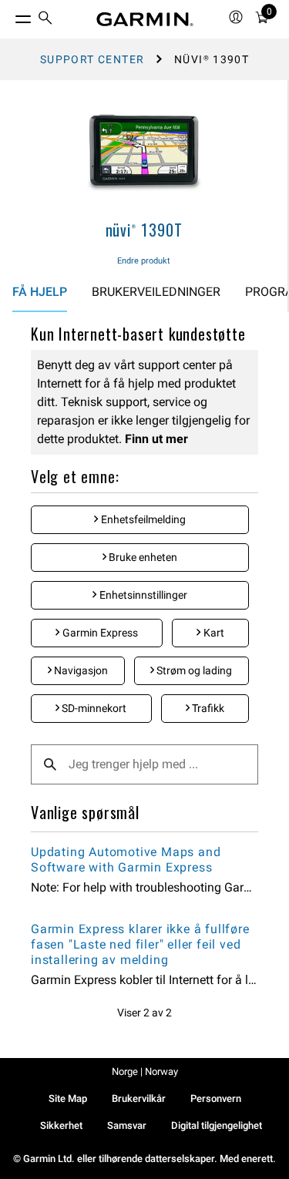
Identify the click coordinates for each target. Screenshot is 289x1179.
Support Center (92, 59)
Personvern (215, 1098)
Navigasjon (80, 670)
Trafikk (207, 708)
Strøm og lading (193, 670)
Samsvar (126, 1125)
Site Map (68, 1098)
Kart (212, 632)
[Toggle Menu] (9, 15)
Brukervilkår (139, 1098)
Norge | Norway (145, 1071)
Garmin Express (99, 632)
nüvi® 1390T (144, 229)
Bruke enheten (141, 557)
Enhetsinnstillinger (142, 595)
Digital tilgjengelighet (216, 1125)
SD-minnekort (92, 708)
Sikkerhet (61, 1125)
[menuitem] (45, 19)
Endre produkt (143, 261)
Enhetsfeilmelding (142, 519)
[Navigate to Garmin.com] (145, 19)
